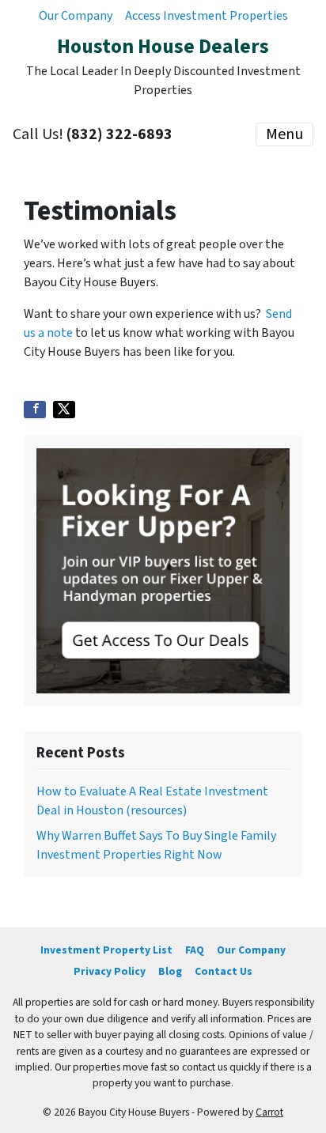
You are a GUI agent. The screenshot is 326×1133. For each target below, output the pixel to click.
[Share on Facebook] (35, 409)
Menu (284, 134)
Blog (170, 971)
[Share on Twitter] (64, 409)
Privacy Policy (110, 971)
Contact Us (223, 971)
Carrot (269, 1112)
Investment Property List (106, 949)
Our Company (75, 16)
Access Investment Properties (206, 16)
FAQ (194, 949)
